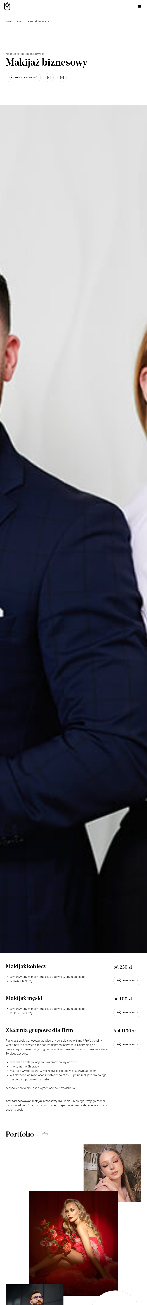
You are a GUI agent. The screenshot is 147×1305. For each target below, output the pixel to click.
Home (9, 21)
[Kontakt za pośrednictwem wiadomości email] (62, 77)
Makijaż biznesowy (39, 21)
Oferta (20, 21)
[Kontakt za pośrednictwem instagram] (49, 77)
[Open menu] (140, 6)
